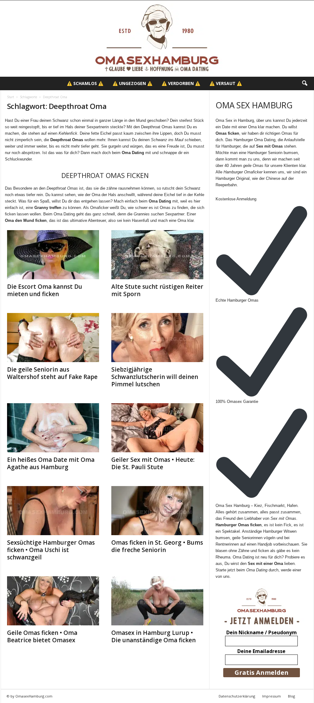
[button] (304, 83)
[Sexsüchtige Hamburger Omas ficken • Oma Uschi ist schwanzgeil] (53, 510)
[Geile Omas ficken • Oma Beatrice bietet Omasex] (53, 600)
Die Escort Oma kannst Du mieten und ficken (44, 290)
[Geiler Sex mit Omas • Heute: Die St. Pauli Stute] (157, 427)
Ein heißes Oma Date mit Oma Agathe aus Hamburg (50, 463)
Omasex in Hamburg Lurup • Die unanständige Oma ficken (153, 636)
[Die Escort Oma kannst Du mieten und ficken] (53, 254)
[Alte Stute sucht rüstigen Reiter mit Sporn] (157, 254)
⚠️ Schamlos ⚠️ (85, 83)
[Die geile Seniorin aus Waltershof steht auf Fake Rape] (53, 337)
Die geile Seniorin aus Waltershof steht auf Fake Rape (52, 373)
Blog (291, 696)
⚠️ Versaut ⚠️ (225, 83)
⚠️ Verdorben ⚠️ (181, 83)
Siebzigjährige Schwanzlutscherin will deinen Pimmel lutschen (154, 376)
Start (10, 97)
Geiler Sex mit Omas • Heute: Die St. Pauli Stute (152, 463)
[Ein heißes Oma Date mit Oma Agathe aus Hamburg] (53, 427)
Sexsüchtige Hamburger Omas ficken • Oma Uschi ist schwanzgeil (51, 550)
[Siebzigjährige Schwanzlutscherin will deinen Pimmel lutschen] (157, 337)
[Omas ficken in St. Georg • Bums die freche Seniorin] (157, 510)
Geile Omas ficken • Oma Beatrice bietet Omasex (42, 636)
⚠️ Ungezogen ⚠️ (132, 83)
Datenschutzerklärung (237, 696)
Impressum (271, 696)
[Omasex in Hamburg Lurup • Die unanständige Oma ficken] (157, 600)
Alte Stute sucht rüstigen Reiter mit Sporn (157, 290)
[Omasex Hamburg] (157, 38)
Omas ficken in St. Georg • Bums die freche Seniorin (157, 546)
